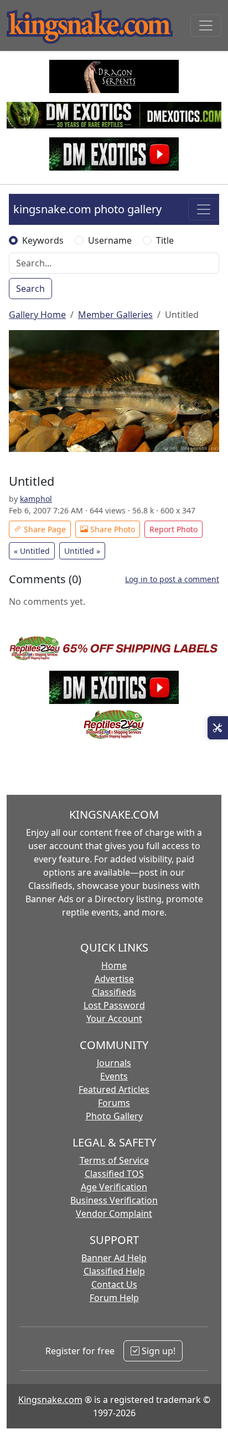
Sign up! (157, 1351)
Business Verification (114, 1200)
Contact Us (114, 1284)
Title (165, 240)
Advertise (114, 979)
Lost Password (114, 1005)
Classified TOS (114, 1174)
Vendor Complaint (114, 1213)
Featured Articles (114, 1089)
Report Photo (173, 529)
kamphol (36, 498)
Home (114, 965)
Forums (114, 1103)
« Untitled (32, 551)
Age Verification (114, 1187)
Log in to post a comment (172, 579)
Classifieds (114, 992)
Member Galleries (115, 315)
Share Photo (111, 529)
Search (30, 288)
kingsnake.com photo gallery (87, 209)
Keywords (43, 240)
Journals (114, 1063)
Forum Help (114, 1298)
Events (114, 1076)
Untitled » (82, 551)
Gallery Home (37, 315)
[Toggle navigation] (205, 25)
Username (110, 240)
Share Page (44, 529)
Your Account (114, 1018)
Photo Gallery (114, 1116)
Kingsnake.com (50, 1400)
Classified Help (114, 1271)
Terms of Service (114, 1160)
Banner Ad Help (114, 1258)
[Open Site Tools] (218, 727)
